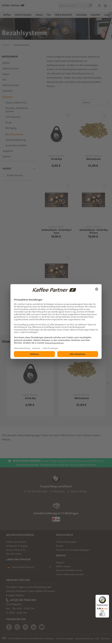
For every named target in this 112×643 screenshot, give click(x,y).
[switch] (102, 614)
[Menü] (107, 596)
